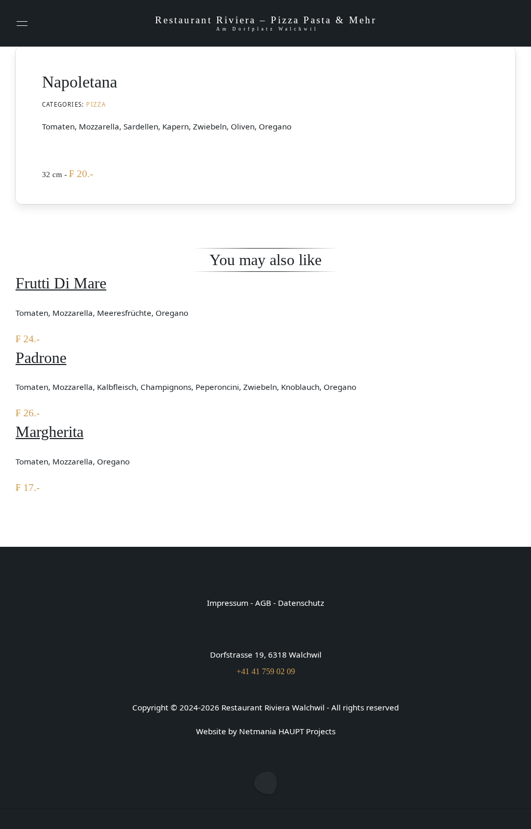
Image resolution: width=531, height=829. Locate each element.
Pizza (96, 104)
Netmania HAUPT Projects (287, 731)
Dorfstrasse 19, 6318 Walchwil (266, 654)
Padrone (41, 357)
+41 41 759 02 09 (265, 671)
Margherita (49, 431)
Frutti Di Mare (61, 283)
